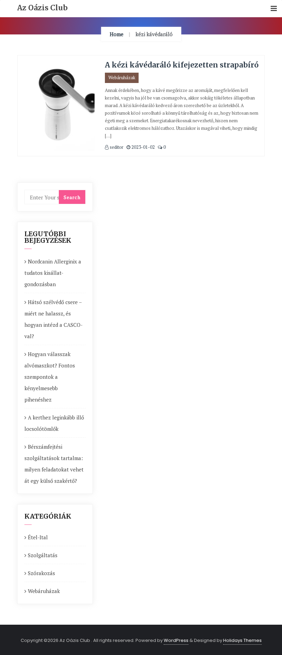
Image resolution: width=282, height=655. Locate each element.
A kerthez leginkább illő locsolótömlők (54, 423)
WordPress (176, 640)
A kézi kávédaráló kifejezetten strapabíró (182, 65)
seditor (116, 147)
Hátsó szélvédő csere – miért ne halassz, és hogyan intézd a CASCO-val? (53, 319)
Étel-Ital (38, 537)
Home (116, 34)
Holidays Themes (242, 640)
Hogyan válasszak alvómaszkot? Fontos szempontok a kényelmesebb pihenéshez (49, 377)
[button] (274, 9)
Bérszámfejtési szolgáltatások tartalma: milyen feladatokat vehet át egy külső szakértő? (54, 463)
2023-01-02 (142, 147)
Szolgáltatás (42, 555)
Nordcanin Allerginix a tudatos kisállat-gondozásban (52, 273)
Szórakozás (41, 573)
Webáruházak (121, 77)
